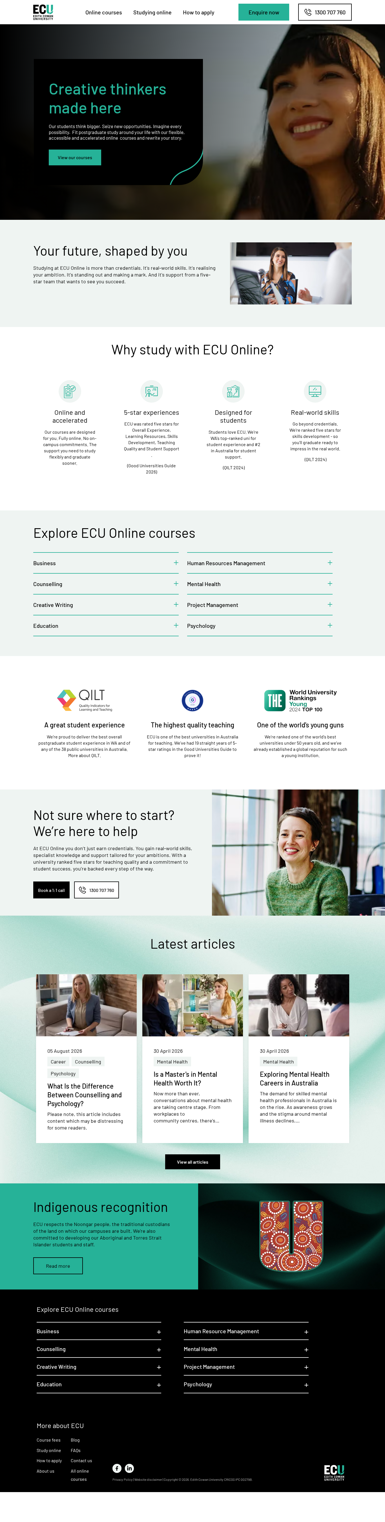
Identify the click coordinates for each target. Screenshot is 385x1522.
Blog (75, 1439)
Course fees (49, 1439)
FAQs (76, 1450)
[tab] (106, 562)
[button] (263, 12)
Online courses (103, 12)
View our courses (75, 157)
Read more (58, 1266)
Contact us (81, 1460)
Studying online (152, 12)
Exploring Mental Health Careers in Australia (294, 1078)
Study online (49, 1450)
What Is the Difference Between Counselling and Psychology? (84, 1094)
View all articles (192, 1161)
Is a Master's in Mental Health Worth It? (185, 1078)
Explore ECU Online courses (78, 1309)
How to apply (198, 12)
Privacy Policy (122, 1479)
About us (45, 1470)
